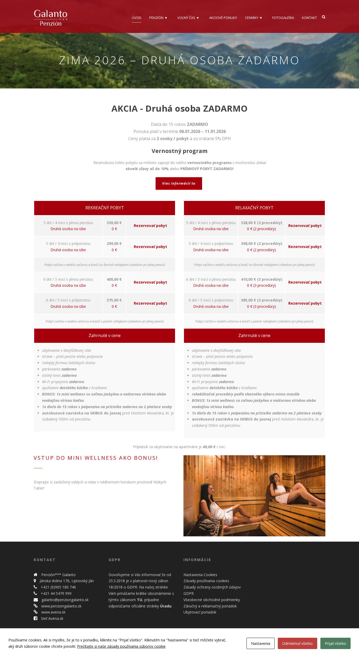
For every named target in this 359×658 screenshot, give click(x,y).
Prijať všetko (335, 643)
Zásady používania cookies (206, 580)
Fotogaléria (283, 17)
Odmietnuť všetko (297, 643)
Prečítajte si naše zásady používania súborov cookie (121, 646)
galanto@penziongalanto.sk (64, 599)
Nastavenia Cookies (200, 574)
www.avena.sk (52, 612)
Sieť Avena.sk (51, 618)
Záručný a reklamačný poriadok (210, 605)
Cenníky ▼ (254, 17)
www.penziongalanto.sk (60, 605)
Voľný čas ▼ (188, 17)
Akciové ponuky (223, 17)
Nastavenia (260, 643)
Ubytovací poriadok (199, 612)
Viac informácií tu (179, 183)
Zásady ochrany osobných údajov (212, 587)
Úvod (136, 17)
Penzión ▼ (158, 17)
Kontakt (309, 17)
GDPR (188, 593)
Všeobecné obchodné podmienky (211, 599)
